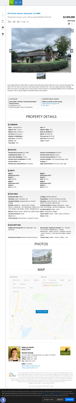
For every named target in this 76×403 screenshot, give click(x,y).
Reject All (60, 399)
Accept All (69, 399)
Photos (2, 28)
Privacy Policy (46, 393)
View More (45, 105)
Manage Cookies (49, 399)
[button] (3, 400)
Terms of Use (56, 393)
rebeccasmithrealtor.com (30, 368)
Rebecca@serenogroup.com (50, 103)
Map (3, 35)
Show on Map (42, 312)
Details (2, 22)
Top (3, 15)
